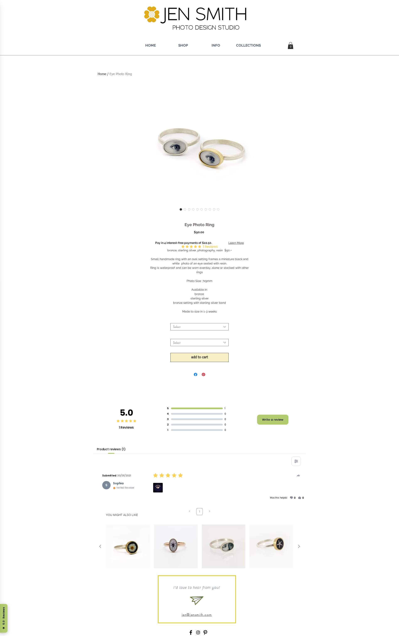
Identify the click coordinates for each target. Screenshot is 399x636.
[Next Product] (299, 546)
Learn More (236, 242)
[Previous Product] (100, 546)
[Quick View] (128, 546)
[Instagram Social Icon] (198, 632)
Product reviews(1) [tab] (111, 449)
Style (199, 319)
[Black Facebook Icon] (191, 632)
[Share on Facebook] (195, 374)
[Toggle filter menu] (296, 461)
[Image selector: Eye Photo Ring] (181, 209)
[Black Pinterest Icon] (205, 632)
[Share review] (298, 475)
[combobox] (199, 326)
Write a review (272, 420)
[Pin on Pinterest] (203, 374)
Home (102, 74)
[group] (200, 546)
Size (199, 335)
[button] (290, 45)
